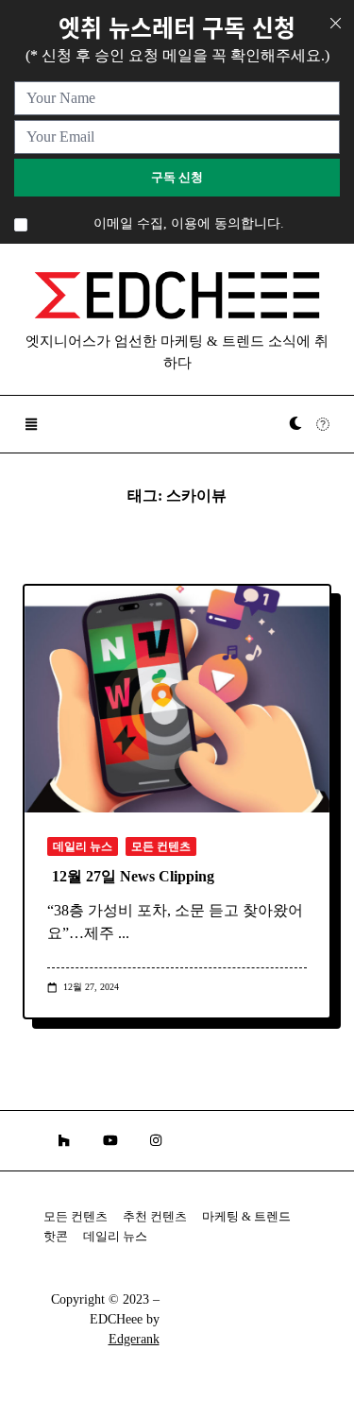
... (123, 933)
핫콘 (55, 1236)
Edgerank (134, 1339)
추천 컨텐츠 (155, 1216)
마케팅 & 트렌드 (246, 1216)
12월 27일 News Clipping (133, 876)
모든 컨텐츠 (161, 846)
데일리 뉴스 (82, 846)
